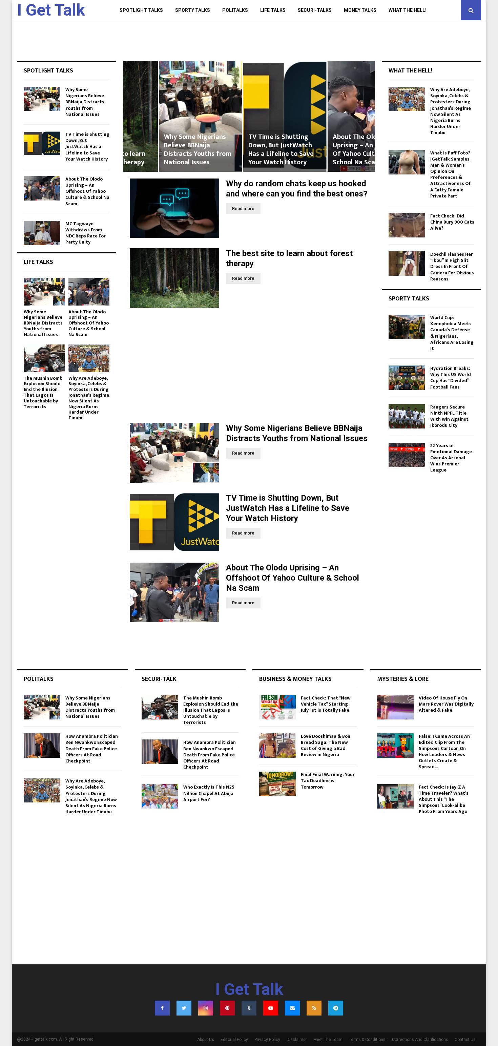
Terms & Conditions (367, 1039)
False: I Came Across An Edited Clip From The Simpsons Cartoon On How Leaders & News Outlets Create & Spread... (444, 751)
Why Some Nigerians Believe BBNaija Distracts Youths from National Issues (162, 149)
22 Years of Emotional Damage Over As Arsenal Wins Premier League (451, 458)
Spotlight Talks (141, 10)
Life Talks (273, 10)
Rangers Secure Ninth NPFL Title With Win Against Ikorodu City (449, 416)
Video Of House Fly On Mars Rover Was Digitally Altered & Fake (446, 704)
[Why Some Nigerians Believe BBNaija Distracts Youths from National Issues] (174, 453)
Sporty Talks (192, 10)
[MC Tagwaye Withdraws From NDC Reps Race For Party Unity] (42, 233)
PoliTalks (235, 10)
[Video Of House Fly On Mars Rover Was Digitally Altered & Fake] (395, 707)
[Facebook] (162, 1008)
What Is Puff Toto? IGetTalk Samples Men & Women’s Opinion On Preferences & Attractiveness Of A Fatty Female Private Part (450, 174)
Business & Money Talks (295, 679)
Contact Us (465, 1039)
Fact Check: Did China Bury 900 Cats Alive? (452, 222)
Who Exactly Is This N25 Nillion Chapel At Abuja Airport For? (208, 793)
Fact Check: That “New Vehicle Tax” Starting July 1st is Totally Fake (326, 704)
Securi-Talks (315, 10)
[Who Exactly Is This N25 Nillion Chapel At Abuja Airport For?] (160, 796)
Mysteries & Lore (403, 679)
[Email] (292, 1008)
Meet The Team (328, 1039)
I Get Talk (51, 10)
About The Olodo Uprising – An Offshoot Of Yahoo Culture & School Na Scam (331, 149)
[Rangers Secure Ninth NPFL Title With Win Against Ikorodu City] (407, 416)
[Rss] (314, 1008)
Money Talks (360, 10)
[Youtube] (270, 1008)
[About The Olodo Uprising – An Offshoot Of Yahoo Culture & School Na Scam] (174, 592)
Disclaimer (297, 1039)
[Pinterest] (227, 1008)
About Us (205, 1039)
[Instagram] (205, 1008)
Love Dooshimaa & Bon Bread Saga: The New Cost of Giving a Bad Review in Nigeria (325, 745)
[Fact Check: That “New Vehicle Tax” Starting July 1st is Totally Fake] (277, 707)
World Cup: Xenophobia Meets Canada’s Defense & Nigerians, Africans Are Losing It (452, 333)
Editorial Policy (234, 1039)
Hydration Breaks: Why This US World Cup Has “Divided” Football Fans (450, 377)
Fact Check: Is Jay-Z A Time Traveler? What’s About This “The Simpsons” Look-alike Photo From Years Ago (444, 799)
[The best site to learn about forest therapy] (174, 278)
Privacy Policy (267, 1039)
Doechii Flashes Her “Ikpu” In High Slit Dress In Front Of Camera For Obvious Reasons (452, 266)
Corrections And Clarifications (420, 1039)
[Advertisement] (249, 365)
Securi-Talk (159, 679)
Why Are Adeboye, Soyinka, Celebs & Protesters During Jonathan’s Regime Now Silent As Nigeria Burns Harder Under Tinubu (88, 398)
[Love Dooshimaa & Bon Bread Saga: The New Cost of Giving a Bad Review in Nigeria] (277, 745)
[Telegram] (335, 1008)
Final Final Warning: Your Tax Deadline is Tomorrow (328, 781)
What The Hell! (408, 10)
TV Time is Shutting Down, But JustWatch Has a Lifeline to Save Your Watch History (245, 149)
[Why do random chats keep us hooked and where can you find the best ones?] (174, 208)
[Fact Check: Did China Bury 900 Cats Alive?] (407, 225)
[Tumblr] (249, 1008)
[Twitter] (184, 1008)
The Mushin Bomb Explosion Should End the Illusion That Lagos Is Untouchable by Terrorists (43, 392)
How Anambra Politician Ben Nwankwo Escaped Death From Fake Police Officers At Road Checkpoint (91, 748)
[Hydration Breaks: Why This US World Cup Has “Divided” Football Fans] (407, 377)
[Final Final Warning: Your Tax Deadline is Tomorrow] (277, 784)
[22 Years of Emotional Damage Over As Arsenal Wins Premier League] (407, 455)
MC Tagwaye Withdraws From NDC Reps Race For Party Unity (85, 233)
